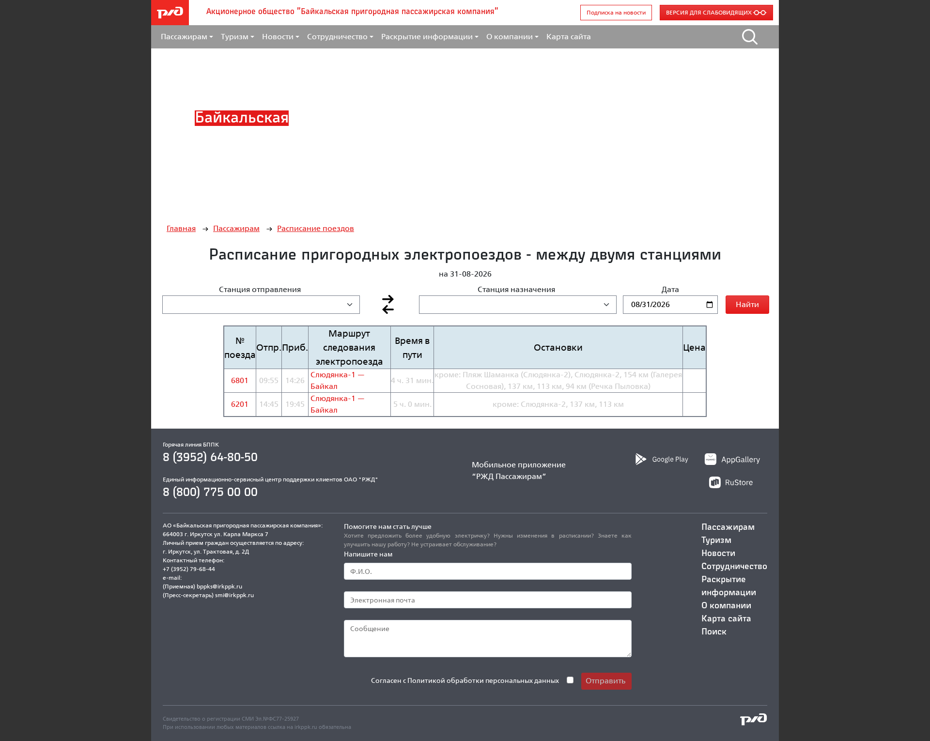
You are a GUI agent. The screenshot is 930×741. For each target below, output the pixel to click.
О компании (726, 606)
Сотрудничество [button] (337, 36)
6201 (239, 404)
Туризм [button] (234, 36)
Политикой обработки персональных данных (483, 680)
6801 (239, 380)
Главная (181, 228)
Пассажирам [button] (184, 36)
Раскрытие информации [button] (427, 36)
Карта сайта (568, 36)
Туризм (716, 540)
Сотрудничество (734, 566)
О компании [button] (509, 36)
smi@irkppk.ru (234, 595)
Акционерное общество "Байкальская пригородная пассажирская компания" (352, 12)
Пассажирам (236, 228)
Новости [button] (278, 36)
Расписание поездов (315, 228)
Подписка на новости (616, 12)
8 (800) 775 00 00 (210, 492)
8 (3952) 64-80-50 (210, 457)
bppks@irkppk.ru (219, 586)
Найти (747, 304)
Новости (718, 553)
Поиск (714, 632)
